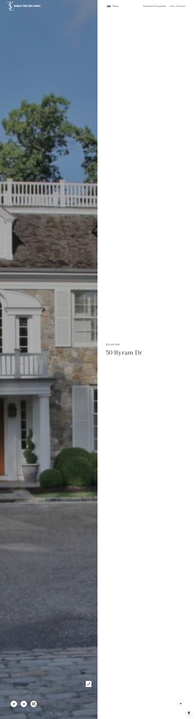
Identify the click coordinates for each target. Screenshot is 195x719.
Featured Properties (154, 6)
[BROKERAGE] (33, 704)
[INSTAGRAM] (24, 704)
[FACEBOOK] (14, 704)
